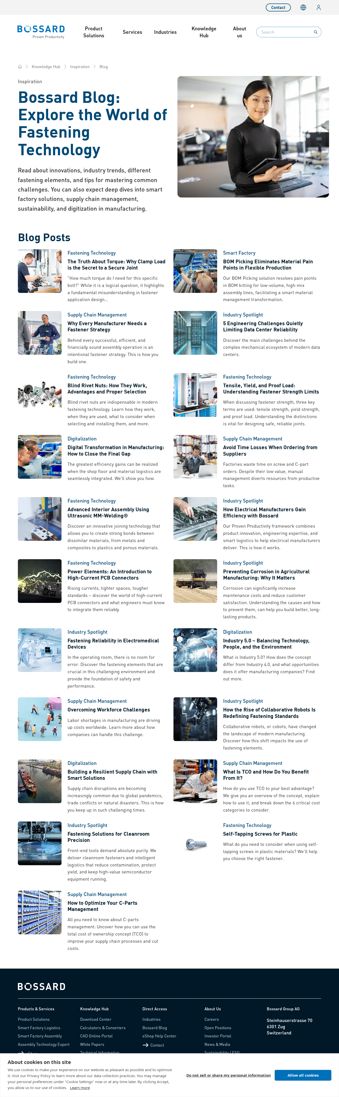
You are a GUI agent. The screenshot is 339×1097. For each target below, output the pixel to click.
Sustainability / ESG (222, 1052)
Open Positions (217, 1027)
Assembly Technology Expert (43, 1044)
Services (132, 32)
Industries (165, 32)
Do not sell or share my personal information (228, 1075)
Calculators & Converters (103, 1027)
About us (239, 32)
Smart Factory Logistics (39, 1027)
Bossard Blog (154, 1027)
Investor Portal (217, 1035)
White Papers (92, 1044)
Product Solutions (93, 32)
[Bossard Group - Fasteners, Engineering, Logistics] (20, 67)
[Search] (316, 32)
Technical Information (99, 1052)
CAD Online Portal (96, 1035)
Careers (211, 1019)
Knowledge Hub (204, 32)
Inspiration (80, 66)
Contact (278, 7)
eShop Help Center (159, 1035)
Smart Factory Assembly (40, 1035)
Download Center (95, 1019)
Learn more (80, 1087)
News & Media (217, 1044)
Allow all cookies (303, 1075)
